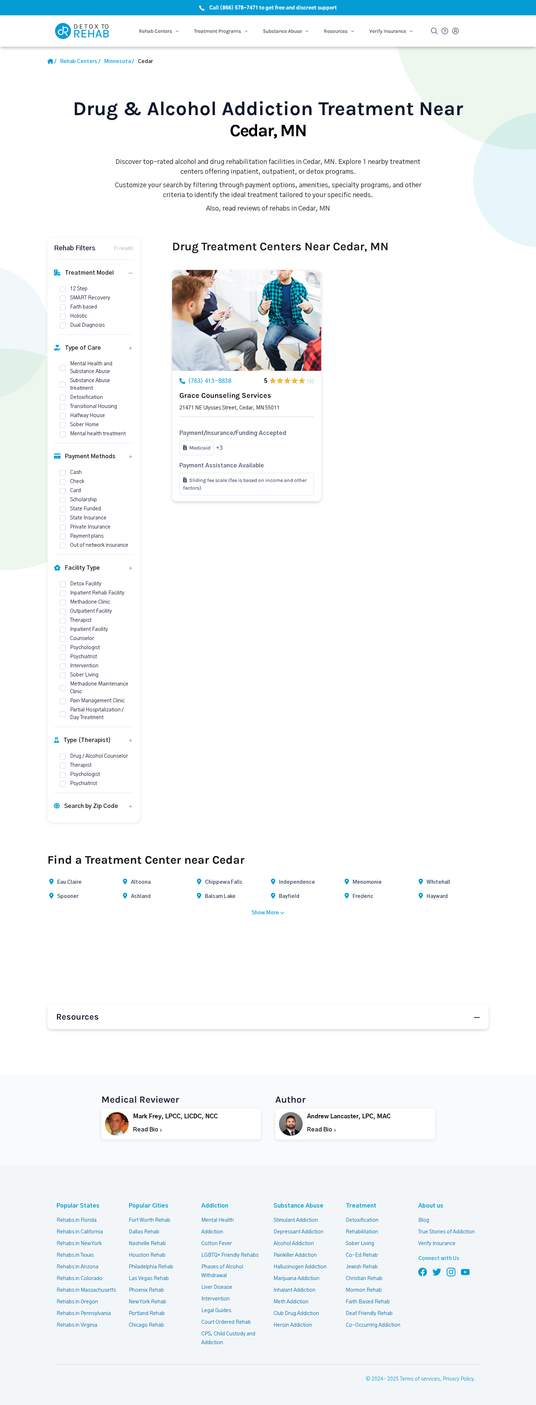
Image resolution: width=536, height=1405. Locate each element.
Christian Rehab (364, 1278)
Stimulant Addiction (295, 1220)
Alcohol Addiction (293, 1243)
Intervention (215, 1299)
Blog (423, 1220)
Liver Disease (216, 1287)
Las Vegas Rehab (149, 1278)
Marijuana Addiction (296, 1278)
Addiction (214, 1206)
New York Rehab (147, 1301)
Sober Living (360, 1243)
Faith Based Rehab (368, 1301)
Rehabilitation (362, 1232)
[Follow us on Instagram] (451, 1271)
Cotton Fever (216, 1243)
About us (430, 1206)
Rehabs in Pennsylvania (84, 1313)
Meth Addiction (290, 1301)
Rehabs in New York (79, 1243)
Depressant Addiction (298, 1232)
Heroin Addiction (292, 1325)
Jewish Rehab (362, 1266)
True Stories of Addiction (446, 1232)
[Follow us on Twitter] (436, 1271)
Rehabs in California (80, 1232)
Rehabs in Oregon (77, 1301)
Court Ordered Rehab (226, 1322)
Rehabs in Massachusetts (86, 1290)
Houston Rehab (147, 1255)
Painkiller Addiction (295, 1255)
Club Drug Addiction (296, 1313)
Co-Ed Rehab (362, 1255)
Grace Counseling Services (225, 395)
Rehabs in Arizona (77, 1266)
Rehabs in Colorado (79, 1278)
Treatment (361, 1206)
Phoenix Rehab (146, 1290)
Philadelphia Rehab (151, 1266)
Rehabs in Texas (75, 1255)
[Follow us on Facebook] (422, 1271)
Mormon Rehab (364, 1290)
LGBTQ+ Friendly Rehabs (230, 1255)
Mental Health (217, 1220)
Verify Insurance (436, 1243)
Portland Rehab (147, 1313)
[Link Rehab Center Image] (246, 320)
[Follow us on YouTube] (465, 1271)
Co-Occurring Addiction (373, 1325)
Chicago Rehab (146, 1325)
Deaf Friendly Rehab (369, 1313)
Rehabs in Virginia (77, 1325)
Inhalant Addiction (294, 1290)
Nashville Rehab (147, 1243)
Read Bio (146, 1130)
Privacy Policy (458, 1379)
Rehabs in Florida (77, 1220)
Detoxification (362, 1220)
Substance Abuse (298, 1206)
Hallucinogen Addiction (300, 1266)
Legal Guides (216, 1310)
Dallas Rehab (144, 1232)
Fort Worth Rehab (149, 1220)
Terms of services (420, 1379)
